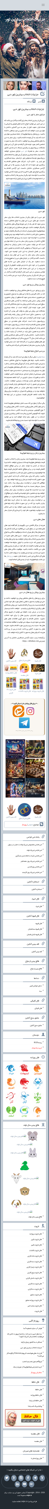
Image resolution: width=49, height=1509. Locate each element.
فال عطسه (38, 1441)
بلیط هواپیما (40, 357)
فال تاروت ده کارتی (35, 1289)
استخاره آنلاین (37, 889)
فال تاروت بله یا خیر (34, 1305)
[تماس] (14, 1478)
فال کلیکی (38, 1008)
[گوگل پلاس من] (31, 1484)
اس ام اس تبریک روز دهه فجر (31, 861)
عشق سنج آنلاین (36, 1025)
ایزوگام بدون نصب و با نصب (32, 1361)
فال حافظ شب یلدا (35, 1400)
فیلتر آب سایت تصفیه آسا (32, 1328)
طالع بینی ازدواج (36, 968)
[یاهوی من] (42, 1478)
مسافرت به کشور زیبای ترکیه (31, 1342)
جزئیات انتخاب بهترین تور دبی (25, 22)
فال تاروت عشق (36, 1294)
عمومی (30, 824)
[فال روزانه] (15, 750)
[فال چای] (35, 788)
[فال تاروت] (35, 750)
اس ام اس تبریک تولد (34, 850)
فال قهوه (39, 923)
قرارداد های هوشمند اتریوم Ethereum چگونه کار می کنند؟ (25, 1354)
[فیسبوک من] (28, 1478)
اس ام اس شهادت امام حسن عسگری (29, 855)
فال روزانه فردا (36, 1458)
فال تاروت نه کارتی (35, 1283)
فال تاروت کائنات (35, 1250)
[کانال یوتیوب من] (24, 1484)
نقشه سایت (16, 1501)
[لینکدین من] (17, 1484)
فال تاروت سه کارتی (34, 1261)
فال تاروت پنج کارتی (34, 1272)
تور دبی (24, 151)
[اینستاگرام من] (21, 1478)
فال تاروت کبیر (36, 1239)
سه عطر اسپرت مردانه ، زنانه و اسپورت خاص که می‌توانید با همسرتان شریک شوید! (25, 1335)
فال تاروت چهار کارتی (34, 1267)
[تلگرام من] (35, 1478)
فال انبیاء (38, 906)
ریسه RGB (38, 1042)
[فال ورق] (15, 788)
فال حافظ (38, 1389)
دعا (40, 991)
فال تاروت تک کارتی (34, 1256)
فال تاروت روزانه (36, 1234)
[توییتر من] (7, 1478)
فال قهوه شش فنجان (34, 934)
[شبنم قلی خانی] (10, 86)
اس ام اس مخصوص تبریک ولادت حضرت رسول (25, 844)
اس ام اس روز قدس (34, 867)
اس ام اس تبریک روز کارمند (32, 872)
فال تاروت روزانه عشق (33, 1300)
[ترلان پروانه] (25, 86)
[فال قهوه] (35, 769)
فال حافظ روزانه (36, 1395)
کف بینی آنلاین (37, 951)
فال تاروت (38, 1311)
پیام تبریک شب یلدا (35, 1406)
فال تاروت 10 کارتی (11, 691)
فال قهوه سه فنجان (35, 929)
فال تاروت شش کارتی (34, 1278)
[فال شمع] (15, 769)
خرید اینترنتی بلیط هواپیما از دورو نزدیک (27, 1367)
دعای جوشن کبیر (36, 985)
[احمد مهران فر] (39, 86)
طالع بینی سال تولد (35, 1217)
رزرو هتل (9, 556)
